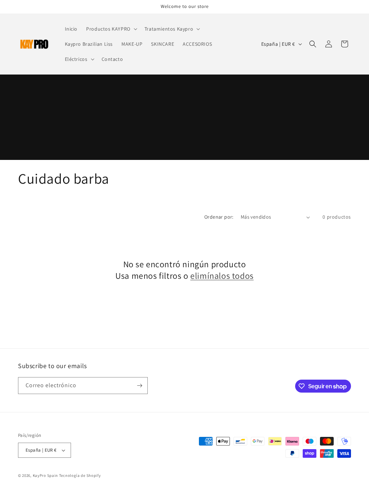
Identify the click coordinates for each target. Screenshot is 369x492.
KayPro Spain (45, 475)
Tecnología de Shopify (80, 475)
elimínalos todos (222, 275)
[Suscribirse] (139, 385)
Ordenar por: (219, 217)
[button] (111, 28)
